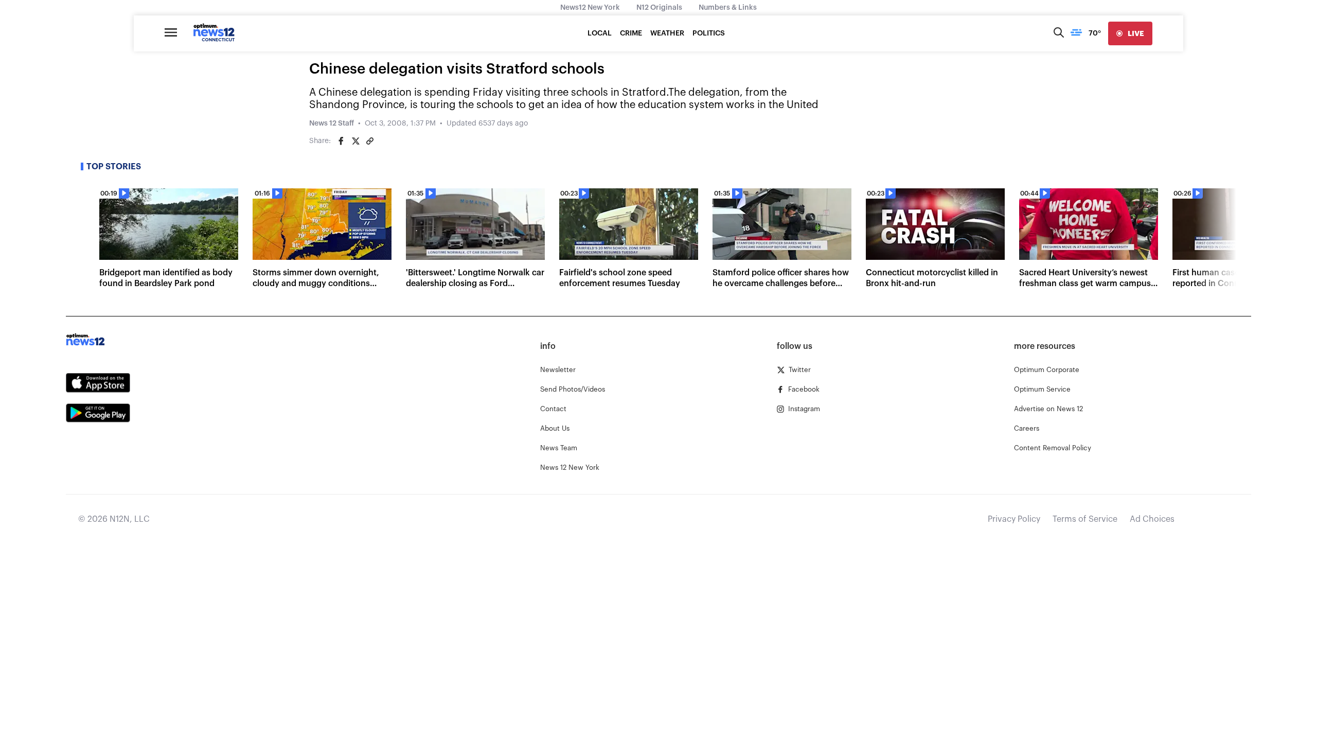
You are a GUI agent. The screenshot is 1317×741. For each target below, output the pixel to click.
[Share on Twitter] (355, 141)
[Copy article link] (370, 141)
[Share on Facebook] (341, 141)
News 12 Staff (331, 123)
